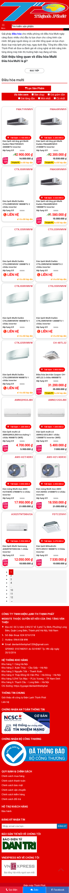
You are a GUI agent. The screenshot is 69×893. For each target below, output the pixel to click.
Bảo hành (7, 811)
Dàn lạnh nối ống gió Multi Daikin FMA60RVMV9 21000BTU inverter (49, 144)
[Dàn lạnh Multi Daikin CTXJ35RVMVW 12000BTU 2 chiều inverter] (18, 242)
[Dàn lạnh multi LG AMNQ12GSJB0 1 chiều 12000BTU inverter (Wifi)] (51, 412)
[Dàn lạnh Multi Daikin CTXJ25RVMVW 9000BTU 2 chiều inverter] (51, 242)
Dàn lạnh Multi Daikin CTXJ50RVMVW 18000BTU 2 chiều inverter (16, 204)
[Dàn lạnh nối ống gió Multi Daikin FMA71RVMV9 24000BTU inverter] (18, 122)
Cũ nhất (60, 98)
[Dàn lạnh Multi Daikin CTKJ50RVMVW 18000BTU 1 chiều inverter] (18, 298)
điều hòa (17, 33)
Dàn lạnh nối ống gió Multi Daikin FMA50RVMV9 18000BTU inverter (49, 204)
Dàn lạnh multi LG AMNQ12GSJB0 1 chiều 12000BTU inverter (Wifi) (48, 435)
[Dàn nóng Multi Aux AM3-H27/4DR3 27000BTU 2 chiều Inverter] (18, 469)
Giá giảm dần (57, 94)
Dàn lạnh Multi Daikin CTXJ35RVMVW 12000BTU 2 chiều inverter (16, 264)
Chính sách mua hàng (13, 776)
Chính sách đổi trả (11, 799)
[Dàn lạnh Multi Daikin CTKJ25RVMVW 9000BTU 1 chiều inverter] (18, 355)
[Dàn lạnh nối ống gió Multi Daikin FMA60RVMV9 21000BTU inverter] (51, 122)
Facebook (58, 889)
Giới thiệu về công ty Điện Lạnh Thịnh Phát (24, 697)
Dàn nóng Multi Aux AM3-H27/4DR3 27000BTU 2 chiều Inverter (16, 492)
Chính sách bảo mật (12, 785)
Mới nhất (46, 98)
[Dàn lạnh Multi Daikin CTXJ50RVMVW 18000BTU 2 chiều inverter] (18, 182)
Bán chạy (39, 94)
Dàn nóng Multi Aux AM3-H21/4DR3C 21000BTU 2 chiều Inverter (50, 492)
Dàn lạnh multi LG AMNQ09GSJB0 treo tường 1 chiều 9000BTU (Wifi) (16, 435)
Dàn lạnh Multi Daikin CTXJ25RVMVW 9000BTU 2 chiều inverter (49, 264)
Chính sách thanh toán (13, 780)
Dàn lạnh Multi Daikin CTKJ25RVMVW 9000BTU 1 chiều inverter (16, 377)
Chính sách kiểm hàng (13, 794)
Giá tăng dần (28, 98)
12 (11, 597)
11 (11, 593)
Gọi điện (12, 889)
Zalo (35, 889)
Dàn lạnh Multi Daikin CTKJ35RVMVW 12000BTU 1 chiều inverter (50, 321)
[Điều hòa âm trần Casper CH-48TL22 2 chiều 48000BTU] (51, 355)
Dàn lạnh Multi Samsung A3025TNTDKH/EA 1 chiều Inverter (15, 549)
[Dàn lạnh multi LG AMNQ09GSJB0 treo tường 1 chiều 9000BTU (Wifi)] (18, 412)
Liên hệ (5, 702)
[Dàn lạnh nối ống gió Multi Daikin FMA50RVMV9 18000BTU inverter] (51, 182)
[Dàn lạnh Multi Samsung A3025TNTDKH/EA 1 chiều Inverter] (18, 527)
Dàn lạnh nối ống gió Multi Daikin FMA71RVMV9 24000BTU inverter (15, 144)
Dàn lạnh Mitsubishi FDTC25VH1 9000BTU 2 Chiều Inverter (50, 549)
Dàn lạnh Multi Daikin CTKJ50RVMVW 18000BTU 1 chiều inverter (16, 321)
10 (11, 590)
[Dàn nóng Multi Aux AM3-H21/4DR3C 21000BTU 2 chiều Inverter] (51, 469)
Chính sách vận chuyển (14, 789)
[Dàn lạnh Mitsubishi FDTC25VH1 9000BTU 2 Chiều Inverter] (51, 527)
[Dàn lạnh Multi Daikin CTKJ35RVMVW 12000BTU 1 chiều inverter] (51, 298)
